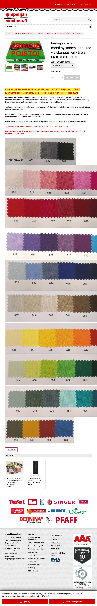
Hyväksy (25, 602)
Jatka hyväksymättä (72, 602)
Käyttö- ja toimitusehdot (36, 558)
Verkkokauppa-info (35, 549)
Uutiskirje (32, 568)
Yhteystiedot (33, 571)
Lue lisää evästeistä (25, 596)
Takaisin (11, 450)
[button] (65, 4)
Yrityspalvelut (32, 555)
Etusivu (31, 534)
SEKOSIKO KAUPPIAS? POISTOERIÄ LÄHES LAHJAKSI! (64, 33)
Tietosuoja (32, 561)
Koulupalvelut (33, 552)
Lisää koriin (72, 77)
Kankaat (41, 33)
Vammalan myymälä (36, 546)
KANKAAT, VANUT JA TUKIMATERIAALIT (20, 33)
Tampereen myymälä (36, 543)
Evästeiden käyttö (34, 565)
